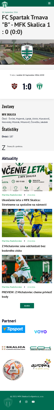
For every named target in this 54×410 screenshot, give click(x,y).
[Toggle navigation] (49, 3)
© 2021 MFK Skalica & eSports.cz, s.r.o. (27, 396)
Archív (27, 305)
